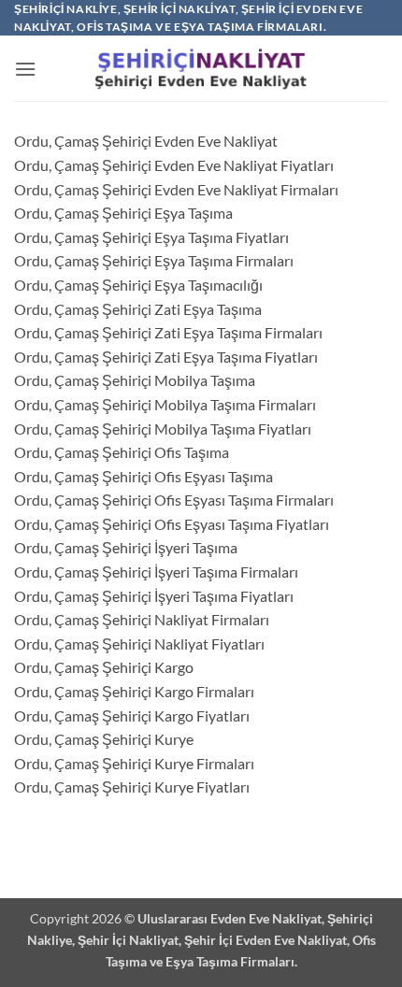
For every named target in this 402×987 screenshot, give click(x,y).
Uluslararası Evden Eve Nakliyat (229, 918)
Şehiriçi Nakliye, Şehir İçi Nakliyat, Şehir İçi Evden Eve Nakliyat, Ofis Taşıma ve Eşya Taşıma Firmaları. (201, 939)
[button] (25, 69)
